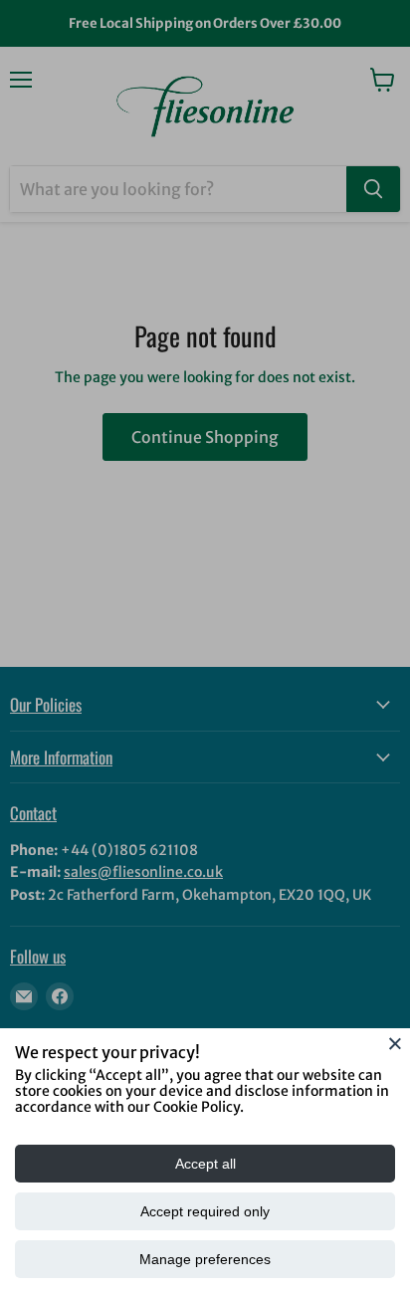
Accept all (205, 1164)
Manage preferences (205, 1259)
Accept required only (205, 1211)
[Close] (395, 1043)
